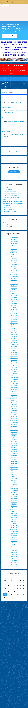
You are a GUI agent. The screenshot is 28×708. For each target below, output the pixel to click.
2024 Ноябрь (14, 533)
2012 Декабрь (14, 280)
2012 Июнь (14, 270)
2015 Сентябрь (14, 334)
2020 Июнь (14, 437)
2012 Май (14, 268)
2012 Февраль (14, 262)
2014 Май (14, 307)
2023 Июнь (14, 506)
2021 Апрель (14, 457)
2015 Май (14, 328)
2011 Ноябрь (14, 256)
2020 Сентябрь (14, 443)
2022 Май (14, 482)
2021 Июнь (14, 461)
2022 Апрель (14, 480)
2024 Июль (14, 527)
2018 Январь (14, 385)
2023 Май (14, 504)
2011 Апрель (14, 245)
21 (17, 591)
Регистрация (12, 152)
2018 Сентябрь (14, 398)
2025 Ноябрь (14, 552)
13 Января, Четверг (5, 131)
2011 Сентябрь (14, 252)
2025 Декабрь (14, 554)
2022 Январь (14, 474)
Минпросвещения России (9, 191)
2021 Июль (14, 463)
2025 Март (14, 541)
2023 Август (14, 508)
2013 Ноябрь (14, 295)
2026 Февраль (14, 558)
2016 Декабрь (14, 362)
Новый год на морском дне (14, 126)
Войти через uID (14, 171)
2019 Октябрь (14, 422)
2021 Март (14, 455)
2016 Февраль (14, 344)
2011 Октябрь (14, 254)
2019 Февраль (14, 408)
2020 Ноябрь (14, 447)
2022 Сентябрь (14, 488)
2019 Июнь (14, 416)
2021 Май (14, 459)
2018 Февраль (14, 387)
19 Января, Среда (5, 117)
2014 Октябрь (14, 315)
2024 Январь (14, 517)
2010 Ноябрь (14, 239)
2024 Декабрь (14, 535)
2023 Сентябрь (14, 509)
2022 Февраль (14, 476)
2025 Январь (14, 537)
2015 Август (14, 332)
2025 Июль (14, 546)
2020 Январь (14, 428)
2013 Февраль (14, 284)
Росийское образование (9, 209)
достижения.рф (7, 207)
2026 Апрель (14, 562)
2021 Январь (14, 451)
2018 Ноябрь (14, 402)
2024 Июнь (14, 525)
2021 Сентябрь (14, 467)
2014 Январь (14, 299)
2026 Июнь (14, 564)
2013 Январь (14, 282)
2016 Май (14, 350)
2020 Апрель (14, 434)
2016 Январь (14, 342)
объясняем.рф (6, 205)
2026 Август (14, 566)
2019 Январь (14, 406)
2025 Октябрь (14, 550)
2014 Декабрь (14, 319)
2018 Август (14, 397)
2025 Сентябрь (14, 548)
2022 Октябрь (14, 490)
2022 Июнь (14, 484)
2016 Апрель (14, 348)
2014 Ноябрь (14, 317)
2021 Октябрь (14, 469)
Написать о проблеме (9, 35)
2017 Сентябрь (14, 377)
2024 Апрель (14, 521)
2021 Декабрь (14, 472)
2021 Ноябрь (14, 471)
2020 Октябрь (14, 445)
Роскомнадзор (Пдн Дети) (9, 211)
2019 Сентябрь (14, 420)
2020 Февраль (14, 430)
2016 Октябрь (14, 358)
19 (11, 591)
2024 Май (14, 523)
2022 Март (14, 478)
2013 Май (14, 290)
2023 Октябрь (14, 511)
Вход (17, 152)
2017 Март (14, 367)
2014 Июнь (14, 309)
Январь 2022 (14, 577)
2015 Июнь (14, 330)
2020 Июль (14, 439)
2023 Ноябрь (14, 513)
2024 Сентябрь (14, 529)
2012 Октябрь (14, 276)
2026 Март (14, 560)
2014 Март (14, 303)
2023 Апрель (14, 502)
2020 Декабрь (14, 449)
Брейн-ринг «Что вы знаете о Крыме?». (17, 102)
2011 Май (14, 247)
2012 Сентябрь (14, 274)
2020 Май (14, 436)
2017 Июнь (14, 373)
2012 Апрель (14, 266)
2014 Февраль (14, 301)
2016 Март (14, 346)
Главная (3, 92)
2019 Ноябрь (14, 424)
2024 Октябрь (14, 531)
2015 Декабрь (14, 340)
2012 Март (14, 264)
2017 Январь (14, 363)
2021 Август (14, 465)
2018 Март (14, 389)
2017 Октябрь (14, 379)
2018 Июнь (14, 395)
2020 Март (14, 432)
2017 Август (14, 375)
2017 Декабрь (14, 383)
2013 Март (14, 286)
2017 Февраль (14, 365)
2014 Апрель (14, 305)
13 (14, 588)
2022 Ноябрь (14, 492)
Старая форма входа (14, 177)
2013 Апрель (14, 288)
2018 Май (14, 393)
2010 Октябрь (14, 237)
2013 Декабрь (14, 297)
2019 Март (14, 410)
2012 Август (14, 272)
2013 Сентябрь (14, 291)
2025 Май (14, 544)
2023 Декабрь (14, 515)
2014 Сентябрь (14, 313)
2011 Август (14, 251)
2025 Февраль (14, 539)
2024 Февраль (14, 519)
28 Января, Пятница (6, 99)
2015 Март (14, 325)
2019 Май (14, 414)
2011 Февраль (14, 241)
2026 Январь (14, 556)
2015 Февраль (14, 323)
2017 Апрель (14, 369)
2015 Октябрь (14, 336)
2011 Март (14, 243)
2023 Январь (14, 496)
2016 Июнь (14, 352)
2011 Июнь (14, 249)
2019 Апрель (14, 412)
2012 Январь (14, 260)
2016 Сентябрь (14, 356)
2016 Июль (14, 354)
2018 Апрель (14, 391)
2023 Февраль (14, 498)
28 (17, 594)
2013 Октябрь (14, 293)
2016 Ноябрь (14, 360)
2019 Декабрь (14, 426)
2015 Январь (14, 321)
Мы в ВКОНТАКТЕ (7, 189)
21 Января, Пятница (6, 107)
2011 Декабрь (14, 258)
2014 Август (14, 311)
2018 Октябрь (14, 400)
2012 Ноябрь (14, 278)
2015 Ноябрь (14, 338)
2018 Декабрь (14, 404)
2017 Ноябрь (14, 381)
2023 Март (14, 500)
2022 (7, 92)
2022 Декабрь (14, 494)
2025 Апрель (14, 543)
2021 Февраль (14, 453)
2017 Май (14, 371)
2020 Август (14, 441)
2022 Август (14, 486)
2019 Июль (14, 418)
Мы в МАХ (5, 187)
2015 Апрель (14, 326)
